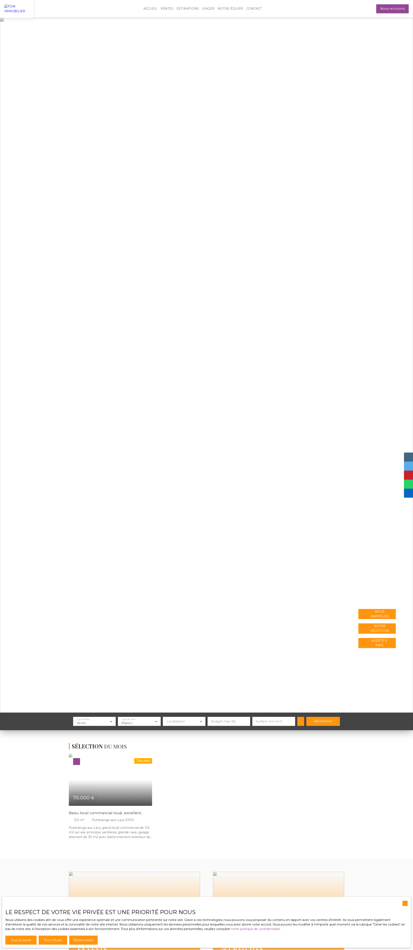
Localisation (176, 721)
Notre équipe (230, 9)
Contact (254, 9)
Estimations (188, 9)
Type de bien (128, 719)
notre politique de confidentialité (255, 929)
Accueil (150, 9)
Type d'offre (83, 719)
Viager (208, 9)
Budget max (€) (223, 721)
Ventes (166, 9)
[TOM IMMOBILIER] (16, 9)
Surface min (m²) (269, 721)
